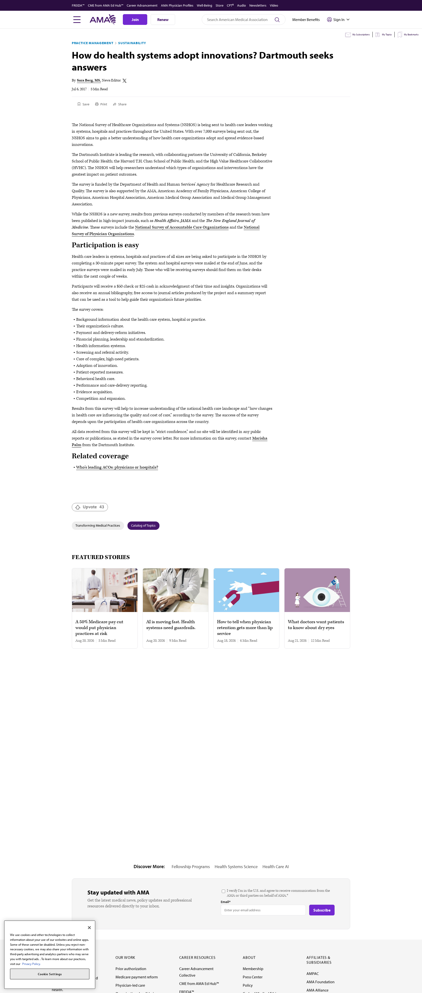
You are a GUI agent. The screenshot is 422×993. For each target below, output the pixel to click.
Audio (241, 5)
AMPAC (312, 973)
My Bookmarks (411, 34)
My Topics (387, 34)
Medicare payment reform (137, 976)
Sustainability (132, 43)
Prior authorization (131, 968)
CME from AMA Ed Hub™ (105, 5)
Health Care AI (276, 866)
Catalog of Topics (143, 525)
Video (274, 5)
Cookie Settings (50, 974)
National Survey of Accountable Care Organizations (182, 227)
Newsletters (257, 5)
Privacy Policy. (31, 963)
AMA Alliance (317, 990)
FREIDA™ (78, 5)
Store (219, 5)
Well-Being (204, 5)
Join (135, 19)
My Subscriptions (361, 34)
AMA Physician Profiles (177, 5)
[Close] (89, 927)
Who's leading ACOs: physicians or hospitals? (117, 467)
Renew (163, 19)
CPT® (230, 5)
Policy (248, 985)
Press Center (253, 976)
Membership (253, 968)
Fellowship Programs (191, 866)
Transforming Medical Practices (97, 525)
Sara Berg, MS (88, 80)
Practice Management (92, 43)
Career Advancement (142, 5)
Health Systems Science (236, 866)
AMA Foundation (320, 981)
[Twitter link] (124, 80)
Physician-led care (130, 985)
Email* (226, 902)
